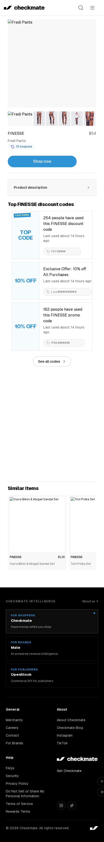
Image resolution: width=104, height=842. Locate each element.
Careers (12, 728)
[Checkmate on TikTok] (71, 805)
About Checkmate (71, 720)
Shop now (42, 161)
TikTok (62, 743)
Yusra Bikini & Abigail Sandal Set (32, 564)
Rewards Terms (18, 811)
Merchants (14, 720)
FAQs (10, 768)
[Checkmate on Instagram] (61, 805)
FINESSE (16, 557)
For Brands (14, 743)
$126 (61, 557)
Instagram (65, 735)
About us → (90, 601)
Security (12, 776)
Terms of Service (19, 804)
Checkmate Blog (70, 728)
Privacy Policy (17, 783)
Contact (12, 735)
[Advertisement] (52, 424)
